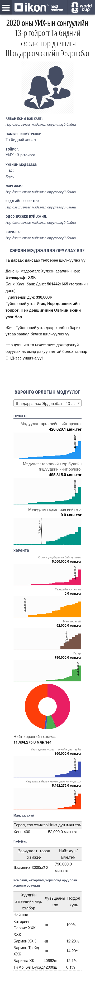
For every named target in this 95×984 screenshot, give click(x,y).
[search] (81, 7)
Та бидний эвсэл (21, 139)
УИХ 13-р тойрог (20, 154)
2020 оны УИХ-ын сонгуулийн (47, 22)
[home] (39, 7)
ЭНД (10, 358)
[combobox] (47, 403)
